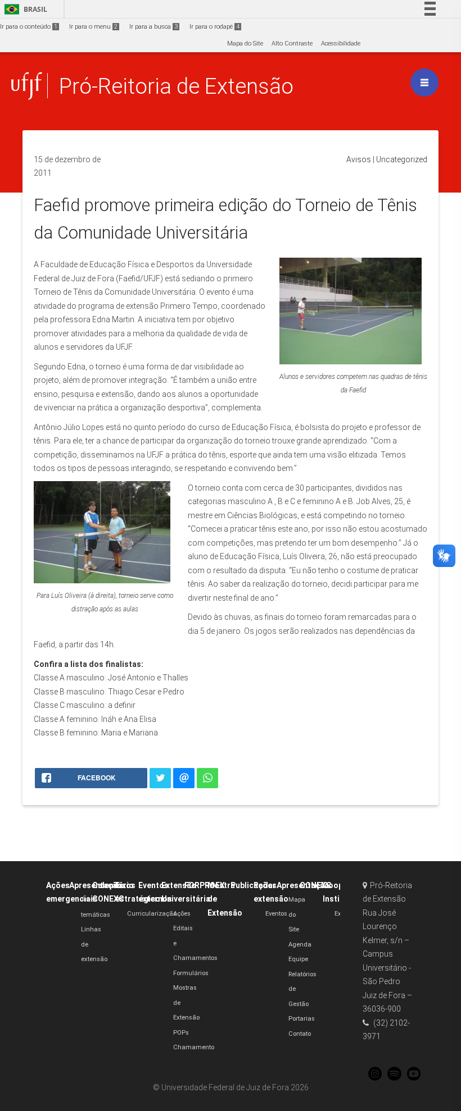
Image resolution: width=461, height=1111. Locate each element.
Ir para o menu (93, 26)
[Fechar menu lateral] (424, 82)
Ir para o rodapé (214, 26)
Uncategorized (401, 159)
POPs (181, 1032)
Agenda (299, 944)
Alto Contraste (292, 43)
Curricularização (152, 913)
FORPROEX (204, 885)
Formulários (191, 973)
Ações (182, 913)
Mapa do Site (245, 43)
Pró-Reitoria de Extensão (176, 86)
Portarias (301, 1018)
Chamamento (193, 1047)
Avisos (358, 159)
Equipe (298, 959)
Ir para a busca (153, 26)
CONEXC (316, 885)
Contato (299, 1033)
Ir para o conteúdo (28, 26)
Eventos (276, 913)
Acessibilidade (340, 43)
